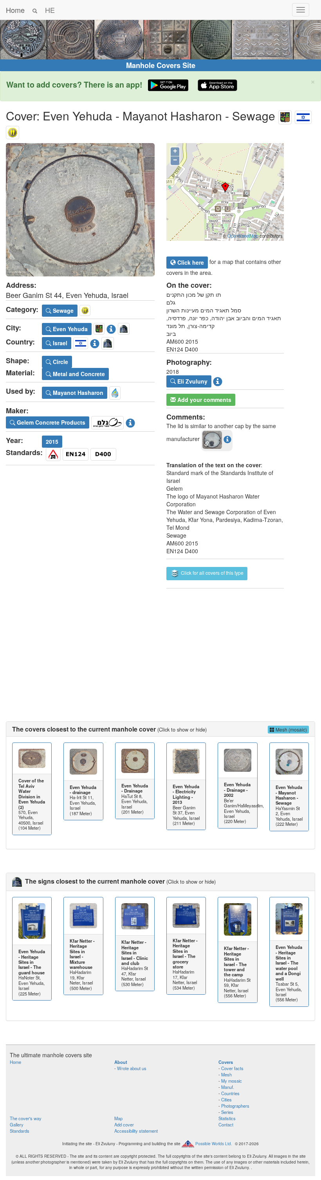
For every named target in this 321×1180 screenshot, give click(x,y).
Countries (230, 1093)
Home (15, 10)
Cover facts (232, 1068)
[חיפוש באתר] (35, 10)
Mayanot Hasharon (77, 392)
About (120, 1062)
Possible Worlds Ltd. (213, 1143)
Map (118, 1118)
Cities (226, 1099)
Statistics (227, 1118)
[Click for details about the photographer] (217, 380)
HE (50, 10)
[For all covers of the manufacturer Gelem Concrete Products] (107, 421)
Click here (190, 262)
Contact (225, 1124)
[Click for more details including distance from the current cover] (227, 439)
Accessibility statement (136, 1131)
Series (227, 1112)
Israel (59, 343)
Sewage (62, 310)
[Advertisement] (160, 647)
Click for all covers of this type (211, 572)
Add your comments (203, 399)
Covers (225, 1062)
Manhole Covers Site (160, 65)
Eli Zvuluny (191, 381)
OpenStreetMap (242, 236)
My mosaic (231, 1081)
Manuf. (227, 1087)
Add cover (124, 1124)
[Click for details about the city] (111, 328)
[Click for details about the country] (94, 342)
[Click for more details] (31, 758)
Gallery (16, 1124)
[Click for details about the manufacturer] (130, 421)
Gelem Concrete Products (50, 422)
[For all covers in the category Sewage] (12, 130)
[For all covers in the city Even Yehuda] (285, 115)
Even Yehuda (69, 329)
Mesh (226, 1074)
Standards (19, 1131)
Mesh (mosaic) (290, 729)
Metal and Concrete (78, 374)
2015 (52, 441)
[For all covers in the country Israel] (303, 115)
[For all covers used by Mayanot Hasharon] (115, 392)
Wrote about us (131, 1068)
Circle (59, 362)
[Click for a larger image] (80, 209)
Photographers (235, 1106)
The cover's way (25, 1118)
